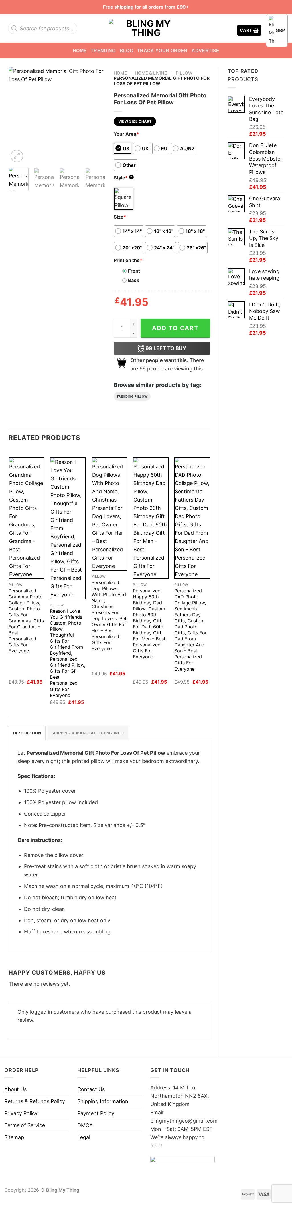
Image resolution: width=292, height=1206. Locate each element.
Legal (83, 1137)
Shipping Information (102, 1101)
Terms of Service (24, 1125)
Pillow (184, 73)
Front (134, 271)
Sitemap (14, 1137)
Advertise (205, 50)
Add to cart (175, 328)
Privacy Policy (21, 1113)
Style (123, 178)
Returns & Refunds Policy (34, 1101)
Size (120, 217)
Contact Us (91, 1089)
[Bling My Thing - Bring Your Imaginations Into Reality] (146, 28)
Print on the (128, 260)
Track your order (162, 50)
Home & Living (151, 73)
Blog (126, 50)
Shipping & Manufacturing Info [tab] (87, 733)
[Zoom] (17, 156)
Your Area (126, 134)
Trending (103, 50)
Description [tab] (27, 733)
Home (80, 50)
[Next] (96, 115)
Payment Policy (95, 1113)
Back (133, 280)
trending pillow (132, 396)
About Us (15, 1089)
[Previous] (18, 115)
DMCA (85, 1125)
